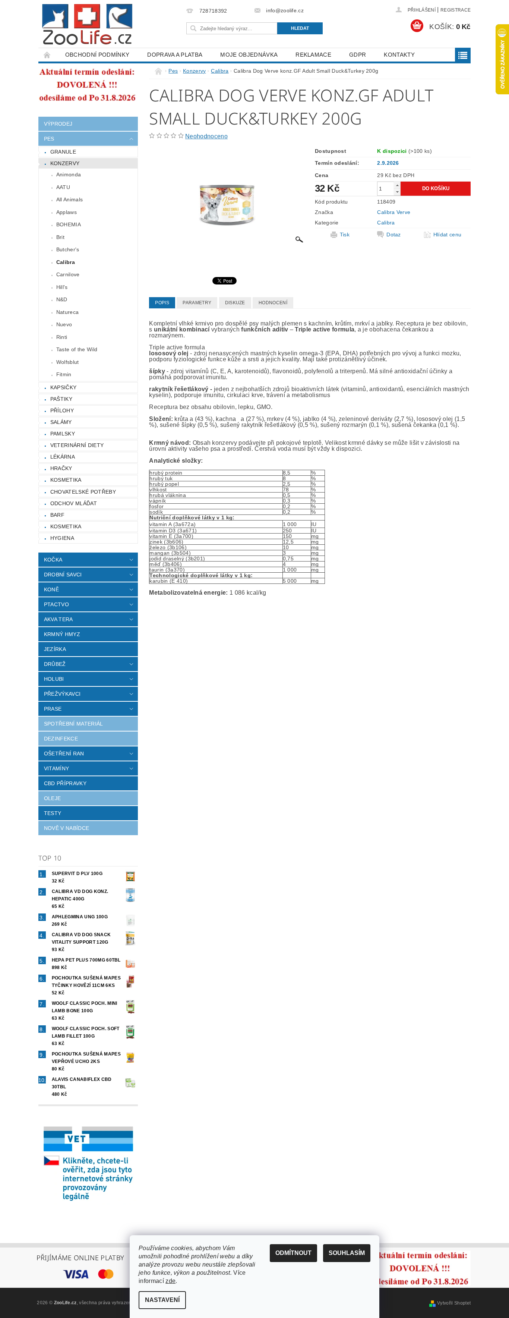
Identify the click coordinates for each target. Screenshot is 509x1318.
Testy (52, 813)
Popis (162, 302)
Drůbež (55, 664)
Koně (51, 589)
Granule (63, 152)
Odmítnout (293, 1253)
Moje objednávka (249, 54)
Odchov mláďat (73, 503)
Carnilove (68, 274)
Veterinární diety (77, 445)
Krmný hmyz (62, 634)
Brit (60, 237)
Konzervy (65, 163)
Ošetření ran (64, 753)
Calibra (65, 262)
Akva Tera (58, 619)
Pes (49, 139)
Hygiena (62, 538)
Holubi (54, 679)
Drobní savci (63, 575)
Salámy (61, 422)
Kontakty (399, 54)
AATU (63, 187)
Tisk (345, 235)
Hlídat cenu (447, 235)
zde (170, 1281)
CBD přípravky (65, 783)
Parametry (197, 302)
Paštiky (61, 399)
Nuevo (64, 324)
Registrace (455, 10)
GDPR (357, 54)
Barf (57, 515)
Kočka (53, 560)
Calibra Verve (393, 212)
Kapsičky (63, 387)
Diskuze (235, 302)
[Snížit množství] (397, 191)
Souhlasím (347, 1253)
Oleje (52, 798)
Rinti (61, 337)
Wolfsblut (67, 362)
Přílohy (62, 410)
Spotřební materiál (73, 724)
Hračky (61, 468)
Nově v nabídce (66, 828)
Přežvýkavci (62, 694)
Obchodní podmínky (97, 54)
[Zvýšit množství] (397, 185)
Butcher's (67, 249)
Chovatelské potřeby (83, 492)
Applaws (66, 212)
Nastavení (162, 1300)
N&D (61, 299)
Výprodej (58, 124)
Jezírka (55, 649)
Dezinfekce (61, 739)
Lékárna (62, 457)
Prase (53, 709)
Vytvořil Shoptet (454, 1303)
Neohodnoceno (206, 136)
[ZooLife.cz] (87, 24)
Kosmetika (66, 480)
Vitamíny (56, 768)
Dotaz (393, 235)
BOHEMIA (68, 224)
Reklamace (313, 54)
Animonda (68, 174)
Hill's (62, 287)
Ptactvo (56, 604)
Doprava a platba (174, 54)
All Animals (69, 199)
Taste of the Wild (76, 349)
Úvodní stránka (47, 54)
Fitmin (64, 374)
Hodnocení (273, 302)
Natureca (67, 312)
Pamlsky (62, 434)
